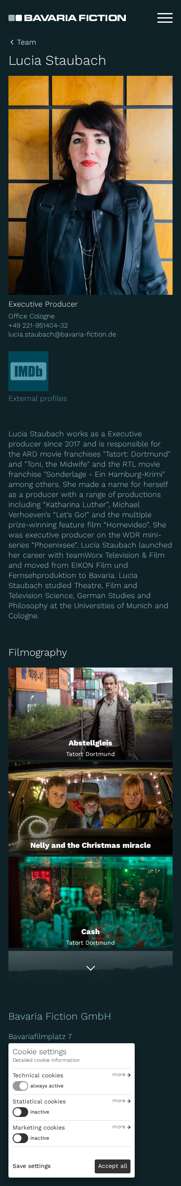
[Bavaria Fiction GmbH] (67, 18)
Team (26, 42)
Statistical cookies (39, 1101)
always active (47, 1086)
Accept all (112, 1165)
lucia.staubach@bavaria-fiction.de (62, 334)
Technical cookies (38, 1075)
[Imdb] (28, 371)
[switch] (38, 1086)
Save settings (32, 1165)
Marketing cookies (39, 1127)
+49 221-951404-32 (38, 325)
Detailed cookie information (46, 1060)
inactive (39, 1112)
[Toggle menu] (165, 18)
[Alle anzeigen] (90, 968)
